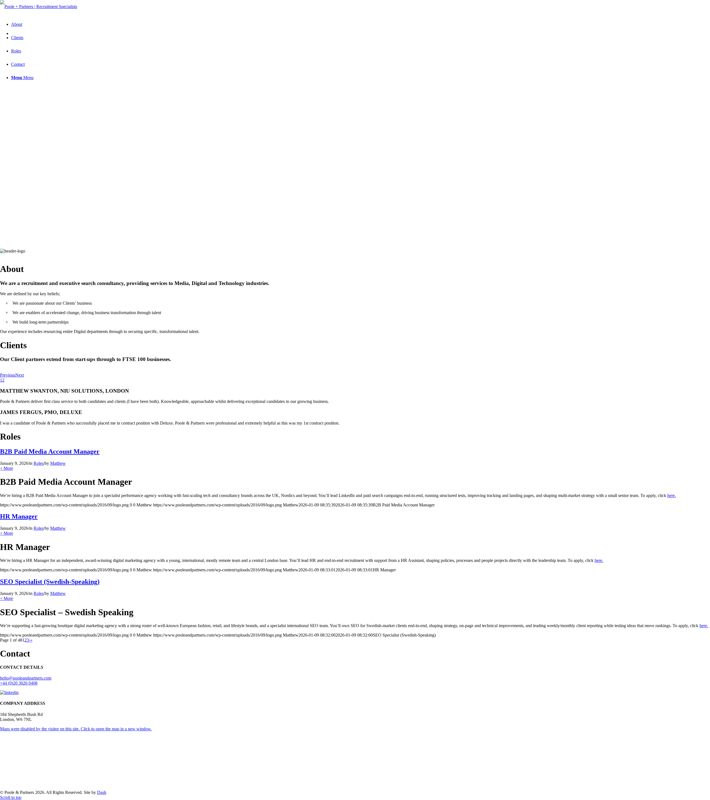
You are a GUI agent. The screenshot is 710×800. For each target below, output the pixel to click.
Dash (101, 792)
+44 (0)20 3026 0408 (18, 683)
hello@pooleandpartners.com (25, 678)
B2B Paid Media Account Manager (50, 451)
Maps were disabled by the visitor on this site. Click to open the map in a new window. (76, 728)
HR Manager (19, 516)
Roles (39, 463)
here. (671, 495)
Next (19, 375)
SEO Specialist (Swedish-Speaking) (50, 581)
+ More (6, 468)
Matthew (58, 463)
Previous (7, 375)
